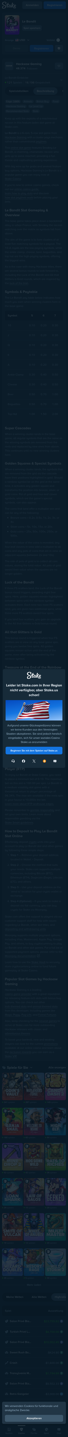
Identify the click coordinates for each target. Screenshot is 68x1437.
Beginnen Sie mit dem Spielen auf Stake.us (34, 750)
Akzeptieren (34, 1418)
